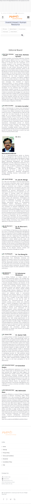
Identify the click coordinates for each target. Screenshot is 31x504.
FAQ (4, 465)
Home (5, 29)
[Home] (8, 435)
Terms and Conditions (8, 456)
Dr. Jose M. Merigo (21, 180)
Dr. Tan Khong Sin (21, 254)
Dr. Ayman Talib (20, 335)
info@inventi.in (20, 13)
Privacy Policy (6, 452)
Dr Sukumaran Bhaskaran (20, 274)
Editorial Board (13, 29)
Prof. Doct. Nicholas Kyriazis (22, 55)
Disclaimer (5, 459)
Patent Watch (14, 31)
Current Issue (22, 29)
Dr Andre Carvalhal (21, 106)
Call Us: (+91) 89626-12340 (9, 13)
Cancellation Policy (7, 462)
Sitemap (5, 449)
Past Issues (5, 31)
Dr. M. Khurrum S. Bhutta (21, 227)
